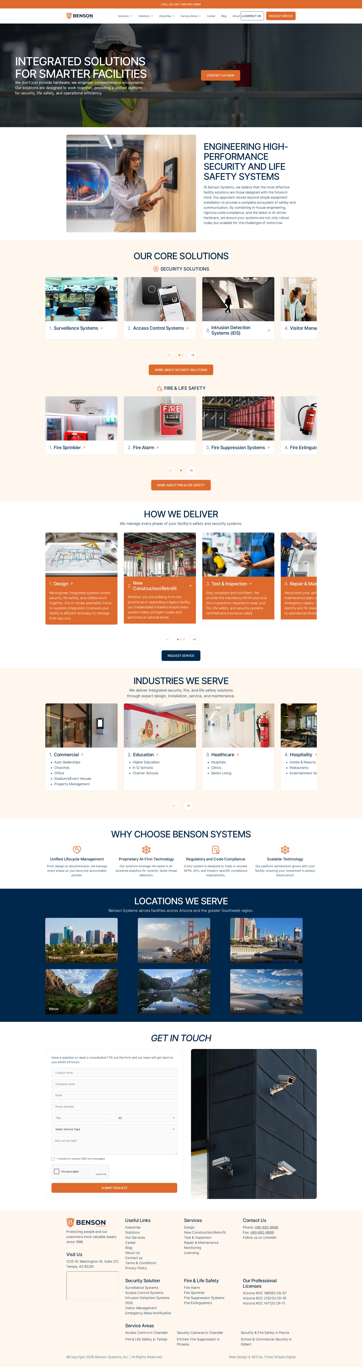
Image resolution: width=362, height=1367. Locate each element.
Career (211, 16)
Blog (224, 16)
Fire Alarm (192, 1288)
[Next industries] (188, 805)
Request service (281, 16)
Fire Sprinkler (194, 1293)
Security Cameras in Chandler (200, 1333)
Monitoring (192, 1248)
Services (123, 16)
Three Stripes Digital (280, 1357)
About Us (238, 16)
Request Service (181, 656)
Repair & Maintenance (201, 1243)
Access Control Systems (144, 1293)
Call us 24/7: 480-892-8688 (181, 4)
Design (189, 1227)
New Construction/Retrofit (205, 1232)
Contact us (252, 16)
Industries (165, 16)
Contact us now (220, 75)
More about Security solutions (181, 370)
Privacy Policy (136, 1268)
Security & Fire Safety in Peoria (265, 1333)
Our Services (135, 1237)
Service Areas (189, 16)
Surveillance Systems (141, 1288)
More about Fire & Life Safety (181, 485)
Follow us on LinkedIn (260, 1237)
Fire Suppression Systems (204, 1298)
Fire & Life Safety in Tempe (146, 1339)
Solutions (143, 16)
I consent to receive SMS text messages (81, 1158)
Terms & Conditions (140, 1263)
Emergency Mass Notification (148, 1313)
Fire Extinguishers (198, 1303)
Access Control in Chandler (146, 1333)
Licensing (191, 1253)
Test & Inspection (197, 1237)
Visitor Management (141, 1308)
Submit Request (114, 1188)
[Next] (193, 355)
